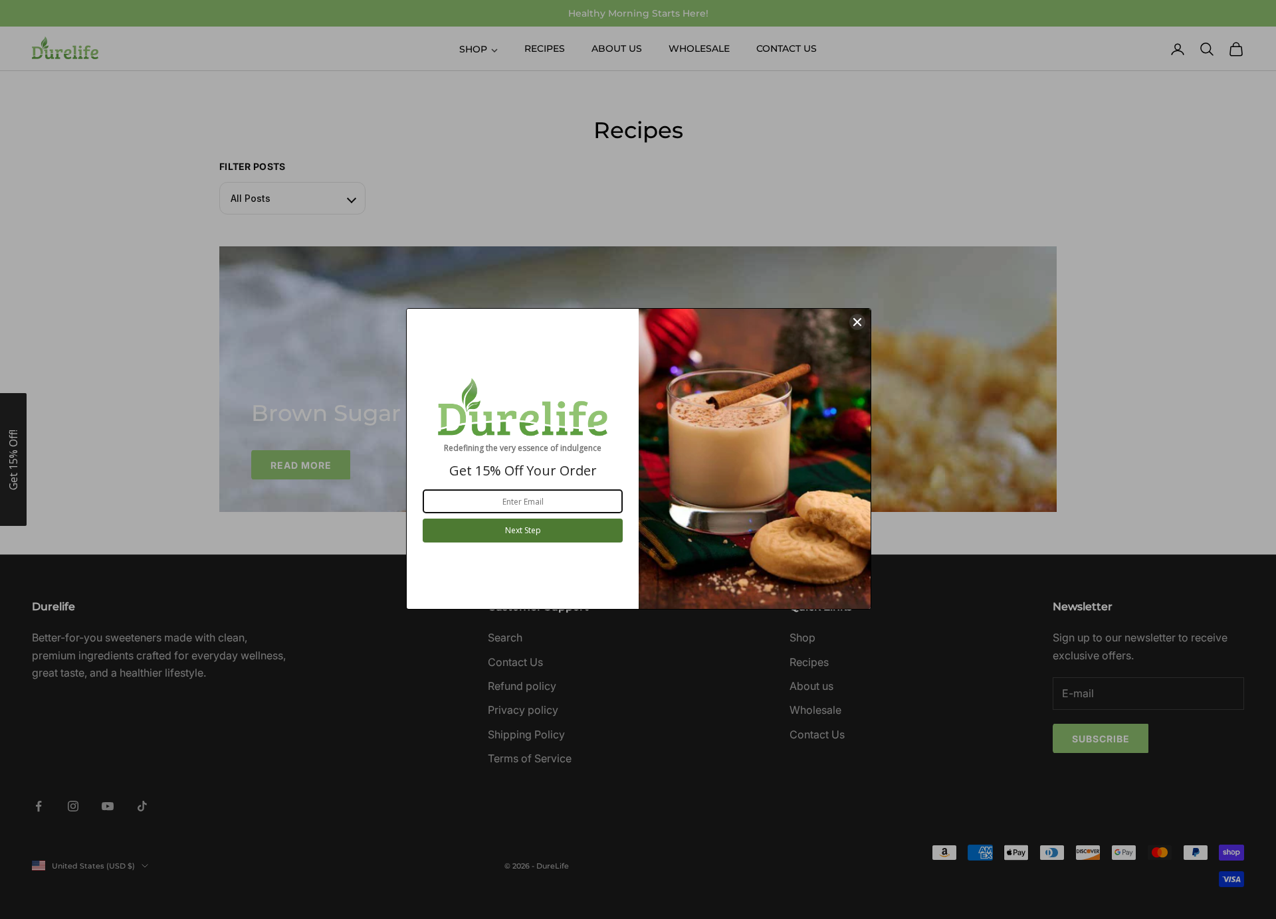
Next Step (523, 530)
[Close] (857, 322)
